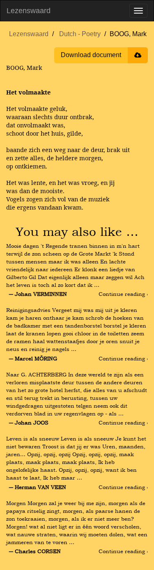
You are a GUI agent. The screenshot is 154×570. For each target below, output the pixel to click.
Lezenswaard (29, 11)
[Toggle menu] (138, 11)
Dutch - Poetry (80, 33)
